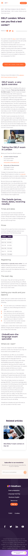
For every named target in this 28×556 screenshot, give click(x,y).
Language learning (14, 494)
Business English (14, 497)
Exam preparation (14, 490)
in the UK (22, 174)
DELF (2, 9)
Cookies (17, 513)
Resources (14, 500)
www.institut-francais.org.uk (11, 162)
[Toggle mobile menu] (2, 3)
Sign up (14, 504)
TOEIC (10, 513)
